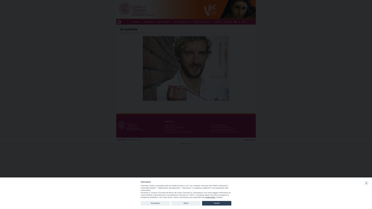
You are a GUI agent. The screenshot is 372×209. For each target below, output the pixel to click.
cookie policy (210, 197)
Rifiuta (186, 203)
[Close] (366, 183)
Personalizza (155, 203)
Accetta (217, 203)
